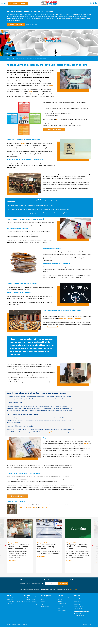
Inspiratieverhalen (45, 606)
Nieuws (12, 58)
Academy (43, 601)
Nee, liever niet (31, 24)
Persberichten (10, 599)
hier (57, 119)
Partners (59, 608)
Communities (44, 603)
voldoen (51, 85)
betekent (23, 143)
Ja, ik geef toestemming (16, 24)
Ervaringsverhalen (61, 603)
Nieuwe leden (60, 607)
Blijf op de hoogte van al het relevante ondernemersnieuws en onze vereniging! (46, 579)
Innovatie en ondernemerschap (31, 604)
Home (8, 58)
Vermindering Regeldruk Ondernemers (70, 318)
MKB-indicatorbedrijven (14, 372)
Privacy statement (73, 589)
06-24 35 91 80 (43, 507)
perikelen (52, 432)
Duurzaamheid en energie (30, 601)
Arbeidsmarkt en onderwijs (30, 599)
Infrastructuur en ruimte (29, 603)
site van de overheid (52, 327)
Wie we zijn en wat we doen (63, 598)
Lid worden (13, 4)
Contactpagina (77, 598)
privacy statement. (14, 20)
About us (59, 599)
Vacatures (59, 601)
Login (23, 4)
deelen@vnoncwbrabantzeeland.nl (28, 507)
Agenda (42, 599)
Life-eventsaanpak (13, 377)
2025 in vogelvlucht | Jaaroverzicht (15, 601)
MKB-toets (11, 382)
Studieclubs (43, 604)
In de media (9, 603)
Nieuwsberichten (10, 598)
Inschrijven (63, 584)
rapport (86, 443)
